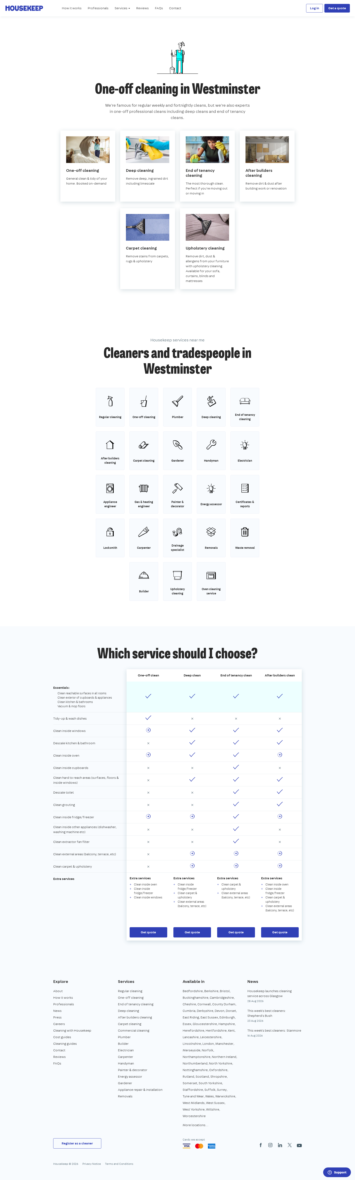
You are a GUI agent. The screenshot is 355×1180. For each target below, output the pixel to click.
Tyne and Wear (193, 1096)
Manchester (224, 1043)
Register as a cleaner (77, 1143)
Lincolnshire (192, 1043)
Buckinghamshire (195, 997)
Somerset (190, 1083)
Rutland (188, 1076)
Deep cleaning (128, 1011)
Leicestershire (210, 1037)
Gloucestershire (205, 1024)
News (57, 1011)
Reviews (142, 8)
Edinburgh (227, 1017)
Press (57, 1017)
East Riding (191, 1017)
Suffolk (210, 1090)
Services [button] (121, 8)
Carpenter (125, 1057)
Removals (125, 1096)
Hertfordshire (216, 1030)
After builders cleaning (135, 1017)
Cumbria (189, 1011)
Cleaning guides (65, 1043)
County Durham (223, 1004)
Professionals (98, 8)
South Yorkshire (210, 1083)
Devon (219, 1011)
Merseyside (191, 1050)
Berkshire (211, 991)
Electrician (126, 1050)
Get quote (148, 932)
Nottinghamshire (195, 1070)
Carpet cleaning (129, 1024)
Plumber (124, 1037)
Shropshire (218, 1076)
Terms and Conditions (119, 1164)
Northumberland (195, 1063)
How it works (72, 8)
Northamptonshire (196, 1057)
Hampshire (226, 1024)
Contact (175, 8)
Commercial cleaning (133, 1030)
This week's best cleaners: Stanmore (274, 1030)
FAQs (159, 8)
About (58, 991)
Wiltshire (212, 1109)
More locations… (195, 1125)
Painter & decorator (132, 1070)
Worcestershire (194, 1116)
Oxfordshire (218, 1070)
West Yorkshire (194, 1109)
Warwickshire (225, 1096)
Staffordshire (193, 1090)
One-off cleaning (131, 997)
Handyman (126, 1063)
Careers (59, 1024)
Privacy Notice (91, 1164)
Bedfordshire (193, 991)
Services (126, 981)
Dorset (231, 1011)
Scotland (202, 1076)
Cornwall (204, 1004)
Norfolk (207, 1050)
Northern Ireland (224, 1057)
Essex (187, 1024)
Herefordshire (193, 1030)
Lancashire (191, 1037)
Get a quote (337, 8)
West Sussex (215, 1103)
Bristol (225, 991)
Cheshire (189, 1004)
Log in (314, 8)
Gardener (125, 1083)
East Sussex (209, 1017)
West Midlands (194, 1103)
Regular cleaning (130, 991)
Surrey (222, 1090)
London (208, 1043)
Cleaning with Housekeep (72, 1030)
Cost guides (62, 1037)
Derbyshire (205, 1011)
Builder (123, 1043)
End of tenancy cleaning (135, 1004)
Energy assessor (130, 1076)
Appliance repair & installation (140, 1090)
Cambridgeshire (222, 997)
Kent (231, 1030)
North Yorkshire (220, 1063)
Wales (209, 1096)
